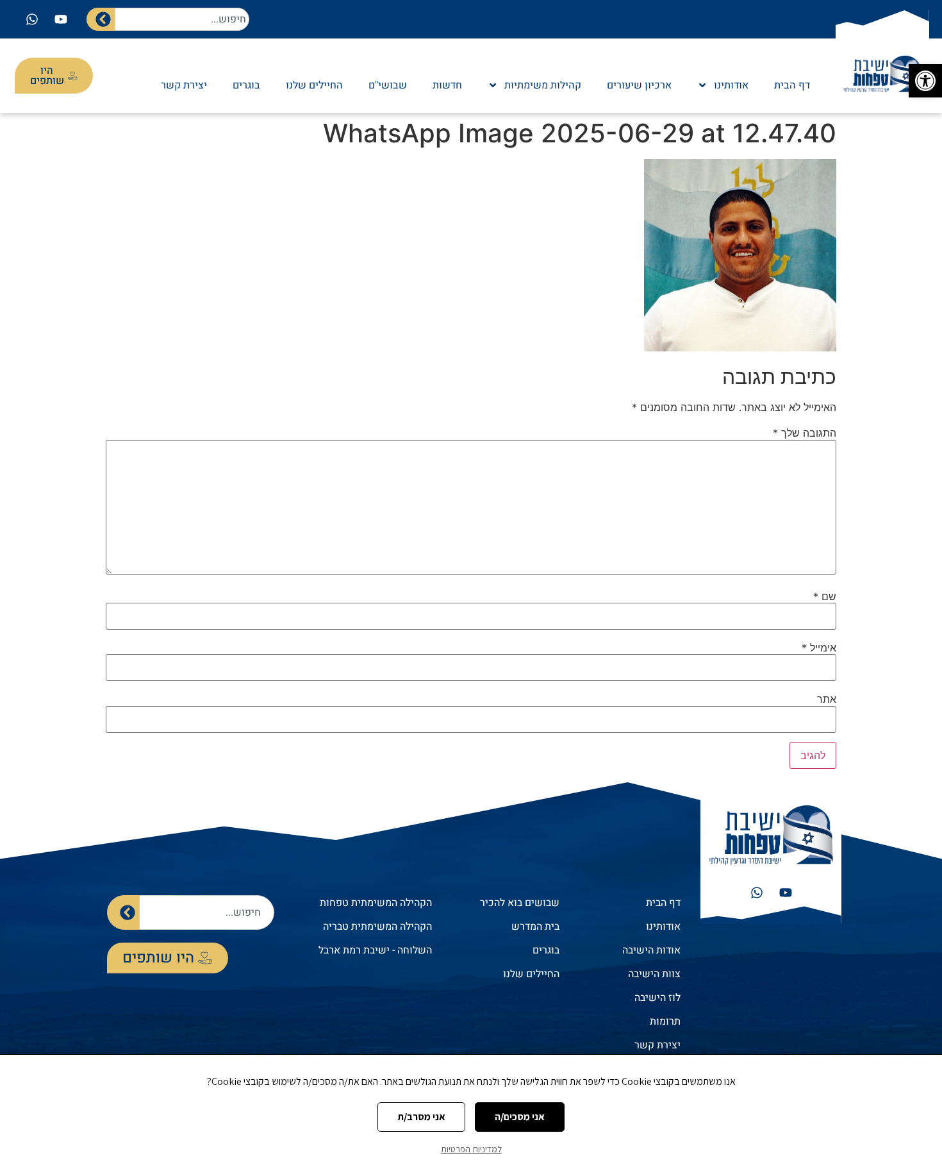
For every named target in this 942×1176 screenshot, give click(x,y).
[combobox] (182, 19)
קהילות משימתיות (542, 85)
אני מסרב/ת (421, 1116)
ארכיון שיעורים (639, 85)
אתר (826, 699)
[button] (925, 80)
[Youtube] (61, 19)
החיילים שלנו (314, 85)
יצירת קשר (184, 85)
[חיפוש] (101, 19)
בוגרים (246, 85)
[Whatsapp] (32, 19)
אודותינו (731, 85)
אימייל (819, 648)
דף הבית (792, 85)
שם (824, 596)
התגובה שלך (804, 433)
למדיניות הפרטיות (471, 1149)
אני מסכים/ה (520, 1116)
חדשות (447, 85)
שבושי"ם (387, 85)
